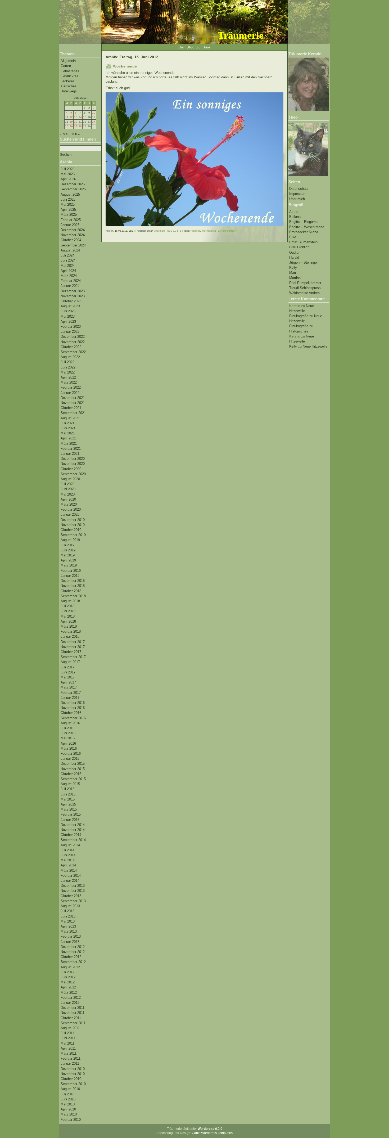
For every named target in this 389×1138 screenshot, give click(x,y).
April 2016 (68, 743)
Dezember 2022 (73, 337)
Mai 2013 (68, 921)
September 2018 (73, 596)
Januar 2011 (70, 1063)
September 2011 (73, 1023)
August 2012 (70, 967)
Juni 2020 (68, 489)
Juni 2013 (68, 916)
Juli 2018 (67, 606)
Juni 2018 (68, 611)
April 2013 (68, 926)
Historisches (298, 331)
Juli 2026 (67, 169)
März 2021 (69, 444)
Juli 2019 (67, 545)
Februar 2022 (71, 387)
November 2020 (73, 464)
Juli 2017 (67, 667)
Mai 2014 (68, 860)
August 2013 (70, 906)
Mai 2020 (68, 494)
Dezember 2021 (73, 398)
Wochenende (125, 66)
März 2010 (69, 1114)
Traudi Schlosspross (305, 288)
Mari (292, 273)
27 (75, 126)
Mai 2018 (68, 616)
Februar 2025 (71, 220)
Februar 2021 (71, 449)
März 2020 (69, 504)
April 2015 (68, 804)
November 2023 (73, 296)
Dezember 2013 (73, 886)
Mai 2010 (68, 1104)
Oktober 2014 (71, 835)
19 (71, 121)
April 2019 (68, 560)
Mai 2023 (68, 316)
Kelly (293, 267)
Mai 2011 (67, 1043)
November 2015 (73, 769)
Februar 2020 (71, 509)
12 (71, 117)
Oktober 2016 (71, 713)
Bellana (295, 217)
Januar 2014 (70, 881)
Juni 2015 (68, 794)
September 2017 (73, 657)
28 (80, 126)
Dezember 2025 (73, 184)
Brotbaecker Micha (303, 232)
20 (75, 121)
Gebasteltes (70, 71)
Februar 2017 (71, 693)
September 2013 (73, 901)
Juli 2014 (67, 850)
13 (75, 117)
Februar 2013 (71, 936)
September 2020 (73, 474)
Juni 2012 (68, 977)
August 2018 (70, 601)
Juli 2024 (67, 255)
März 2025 (69, 215)
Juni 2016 (68, 733)
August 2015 (70, 784)
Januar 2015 (70, 820)
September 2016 (73, 718)
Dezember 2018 (73, 581)
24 (93, 121)
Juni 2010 (68, 1099)
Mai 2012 (68, 982)
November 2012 (73, 952)
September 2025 (73, 189)
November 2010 (73, 1074)
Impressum (297, 194)
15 (84, 117)
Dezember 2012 (73, 947)
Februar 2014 (71, 876)
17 (93, 117)
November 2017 (73, 647)
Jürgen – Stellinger (303, 262)
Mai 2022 (68, 372)
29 (84, 126)
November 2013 (73, 891)
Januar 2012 (70, 1003)
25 (66, 126)
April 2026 (68, 179)
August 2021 (70, 418)
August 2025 (70, 194)
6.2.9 (210, 1128)
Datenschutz (299, 189)
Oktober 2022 (71, 347)
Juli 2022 (67, 362)
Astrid (293, 212)
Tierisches (68, 86)
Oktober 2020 (71, 469)
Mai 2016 (68, 738)
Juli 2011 (67, 1033)
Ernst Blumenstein (303, 242)
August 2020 (70, 479)
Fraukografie (298, 316)
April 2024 (68, 271)
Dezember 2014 (73, 825)
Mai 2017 (68, 677)
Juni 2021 (68, 428)
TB (180, 231)
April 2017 (68, 682)
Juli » (75, 134)
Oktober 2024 (71, 240)
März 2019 (69, 565)
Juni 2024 (68, 260)
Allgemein (68, 61)
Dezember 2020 (73, 459)
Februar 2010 (71, 1120)
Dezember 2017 (73, 642)
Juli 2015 (67, 789)
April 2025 (68, 210)
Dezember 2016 (73, 703)
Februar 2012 (71, 998)
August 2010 (70, 1089)
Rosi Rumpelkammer (305, 283)
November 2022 (73, 342)
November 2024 (73, 235)
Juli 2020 (67, 484)
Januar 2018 (70, 636)
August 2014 (70, 845)
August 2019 (70, 540)
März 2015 (69, 809)
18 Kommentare (227, 231)
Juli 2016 (67, 728)
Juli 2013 (67, 911)
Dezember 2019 (73, 520)
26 (71, 126)
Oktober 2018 (71, 591)
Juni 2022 (68, 367)
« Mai (64, 134)
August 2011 (70, 1028)
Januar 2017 (70, 698)
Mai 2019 (68, 555)
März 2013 (69, 931)
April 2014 (68, 865)
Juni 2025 (68, 199)
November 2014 (73, 830)
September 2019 (73, 535)
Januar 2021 (70, 454)
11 (66, 117)
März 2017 (69, 687)
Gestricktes (69, 76)
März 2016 (69, 748)
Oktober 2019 (71, 530)
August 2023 (70, 306)
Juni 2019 (68, 550)
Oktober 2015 (71, 774)
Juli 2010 (67, 1094)
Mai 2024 (68, 266)
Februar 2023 (71, 327)
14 (80, 117)
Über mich (297, 199)
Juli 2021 (67, 423)
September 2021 (73, 413)
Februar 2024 (71, 281)
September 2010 (73, 1084)
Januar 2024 (70, 286)
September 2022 (73, 352)
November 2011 (72, 1013)
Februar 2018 (71, 631)
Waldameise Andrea (304, 293)
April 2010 (68, 1109)
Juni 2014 (68, 855)
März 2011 (68, 1053)
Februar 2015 (71, 814)
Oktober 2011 (71, 1018)
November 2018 (73, 586)
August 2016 (70, 723)
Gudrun (294, 252)
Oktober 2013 (71, 896)
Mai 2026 (68, 174)
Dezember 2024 (73, 230)
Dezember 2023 (73, 291)
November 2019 (73, 525)
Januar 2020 (70, 514)
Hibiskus (195, 231)
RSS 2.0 (171, 231)
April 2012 (68, 987)
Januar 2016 (70, 759)
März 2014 (69, 870)
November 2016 (73, 708)
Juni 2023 (68, 311)
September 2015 (73, 779)
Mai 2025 (68, 204)
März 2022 (69, 382)
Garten (66, 66)
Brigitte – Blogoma (303, 222)
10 (93, 112)
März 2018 (69, 626)
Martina (295, 278)
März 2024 (69, 276)
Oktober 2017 (71, 652)
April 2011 (68, 1048)
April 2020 (68, 499)
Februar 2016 (71, 753)
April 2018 (68, 621)
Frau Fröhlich (299, 247)
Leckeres (68, 81)
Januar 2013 (70, 942)
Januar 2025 (70, 225)
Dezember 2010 (73, 1069)
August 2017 (70, 662)
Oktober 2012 (71, 957)
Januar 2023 (70, 332)
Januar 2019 (70, 576)
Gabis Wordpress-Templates (212, 1133)
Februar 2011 (70, 1058)
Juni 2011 (68, 1038)
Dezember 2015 (73, 764)
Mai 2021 (68, 433)
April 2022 (68, 377)
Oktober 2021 (71, 408)
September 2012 (73, 962)
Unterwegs (69, 91)
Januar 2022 (70, 393)
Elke (292, 237)
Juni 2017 (68, 672)
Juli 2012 (67, 972)
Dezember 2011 (72, 1008)
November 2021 (73, 403)
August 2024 (70, 250)
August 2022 (70, 357)
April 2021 (68, 438)
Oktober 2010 (71, 1079)
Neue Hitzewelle (315, 346)
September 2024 (73, 245)
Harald (294, 257)
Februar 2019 (71, 571)
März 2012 (69, 993)
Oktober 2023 (71, 301)
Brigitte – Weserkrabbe (306, 227)
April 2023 (68, 321)
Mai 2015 (68, 799)
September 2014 (73, 840)
